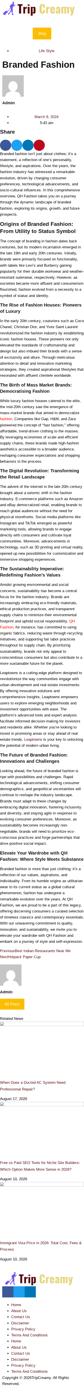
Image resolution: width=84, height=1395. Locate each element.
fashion (6, 419)
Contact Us (20, 1317)
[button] (42, 19)
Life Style (46, 51)
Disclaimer (20, 1323)
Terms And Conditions (29, 1335)
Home (16, 1305)
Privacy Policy (23, 1329)
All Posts (12, 1004)
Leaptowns (33, 739)
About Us (19, 1311)
